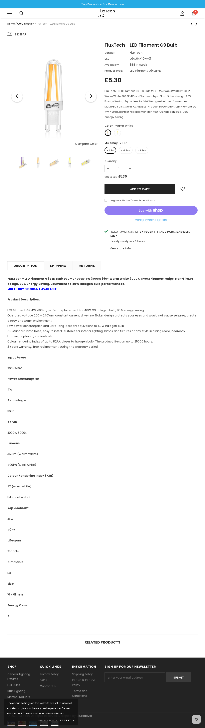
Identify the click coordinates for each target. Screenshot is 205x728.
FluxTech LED (102, 13)
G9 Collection (25, 23)
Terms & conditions (143, 200)
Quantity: (111, 161)
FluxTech (136, 53)
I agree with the (120, 200)
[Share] (193, 190)
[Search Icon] (21, 13)
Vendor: (110, 53)
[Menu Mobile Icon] (9, 13)
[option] (53, 96)
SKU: (107, 59)
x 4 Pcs (125, 150)
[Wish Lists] (183, 189)
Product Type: (114, 71)
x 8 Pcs (142, 150)
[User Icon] (182, 13)
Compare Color (86, 143)
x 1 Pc (110, 150)
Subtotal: (111, 176)
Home (11, 23)
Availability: (112, 65)
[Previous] (17, 96)
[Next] (90, 96)
